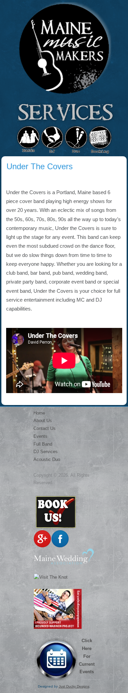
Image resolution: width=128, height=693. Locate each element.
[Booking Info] (100, 140)
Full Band (42, 444)
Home (39, 413)
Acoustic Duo (46, 459)
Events (40, 436)
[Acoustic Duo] (76, 140)
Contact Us (44, 428)
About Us (42, 420)
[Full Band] (28, 140)
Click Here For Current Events (87, 656)
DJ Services (45, 451)
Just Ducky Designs (74, 686)
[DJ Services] (52, 140)
